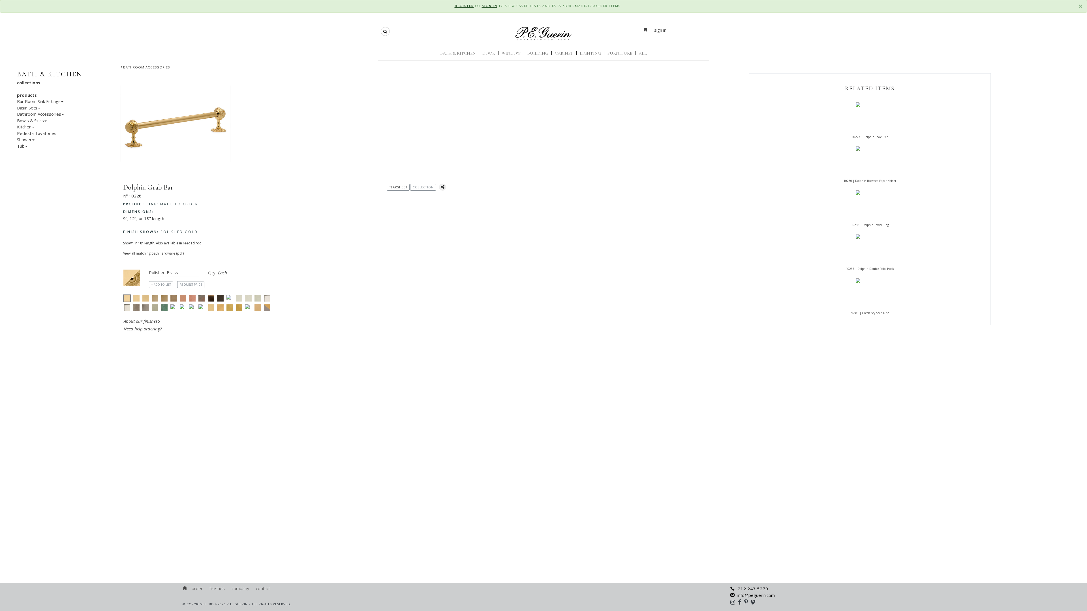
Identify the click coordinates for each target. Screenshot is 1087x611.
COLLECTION (423, 187)
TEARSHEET (398, 187)
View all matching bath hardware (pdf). (154, 253)
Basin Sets (27, 108)
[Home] (185, 588)
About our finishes (140, 321)
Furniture (619, 53)
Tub (21, 146)
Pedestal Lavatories (36, 133)
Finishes (217, 588)
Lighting (590, 53)
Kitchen (24, 127)
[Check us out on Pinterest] (747, 602)
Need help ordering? (143, 329)
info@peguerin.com (756, 595)
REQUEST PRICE (191, 285)
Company (240, 588)
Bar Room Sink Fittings (39, 101)
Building (537, 53)
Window (511, 53)
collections (28, 82)
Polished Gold (160, 231)
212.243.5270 (753, 588)
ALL (643, 53)
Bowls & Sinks (30, 120)
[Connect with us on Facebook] (741, 602)
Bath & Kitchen (458, 53)
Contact (263, 588)
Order (197, 588)
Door (488, 53)
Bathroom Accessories (146, 67)
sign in (660, 30)
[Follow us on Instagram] (734, 602)
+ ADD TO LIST (161, 285)
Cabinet (564, 53)
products (27, 95)
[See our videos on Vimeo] (754, 602)
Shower (24, 139)
